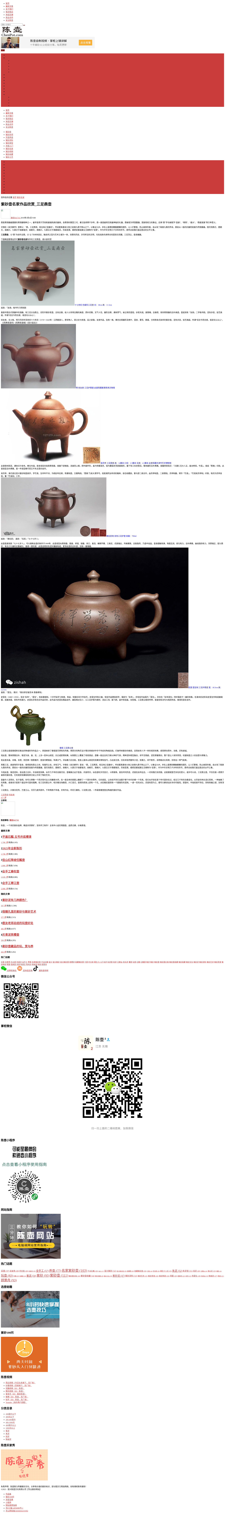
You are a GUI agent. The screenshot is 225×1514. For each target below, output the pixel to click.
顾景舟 (44, 964)
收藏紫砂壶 (79, 962)
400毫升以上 (11, 1425)
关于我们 (9, 9)
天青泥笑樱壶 (10, 934)
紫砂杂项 (9, 58)
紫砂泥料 (9, 77)
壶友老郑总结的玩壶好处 (17, 923)
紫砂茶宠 (14, 61)
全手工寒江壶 (10, 883)
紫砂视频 (9, 89)
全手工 (24, 962)
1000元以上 (10, 1428)
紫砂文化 (189, 962)
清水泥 (125, 962)
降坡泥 (34, 964)
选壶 (7, 173)
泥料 (7, 162)
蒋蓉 (8, 964)
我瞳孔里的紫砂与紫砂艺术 (19, 911)
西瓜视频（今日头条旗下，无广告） (21, 1383)
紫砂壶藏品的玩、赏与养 (17, 946)
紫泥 (7, 184)
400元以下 (10, 1417)
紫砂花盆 (14, 72)
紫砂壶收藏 (173, 962)
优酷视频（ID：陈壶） (15, 1388)
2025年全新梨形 (12, 848)
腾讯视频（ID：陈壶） (15, 1391)
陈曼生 (23, 964)
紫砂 (152, 962)
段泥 (7, 190)
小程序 (8, 1502)
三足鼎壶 (4, 795)
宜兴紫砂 (56, 962)
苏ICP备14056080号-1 (14, 1508)
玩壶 (134, 962)
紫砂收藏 (9, 92)
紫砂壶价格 (164, 962)
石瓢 (138, 962)
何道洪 (19, 962)
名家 (7, 167)
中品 (7, 181)
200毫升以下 (11, 1414)
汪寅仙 (119, 962)
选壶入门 (9, 83)
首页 (7, 3)
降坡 (7, 193)
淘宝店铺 (9, 15)
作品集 (8, 1494)
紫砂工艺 (9, 94)
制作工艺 (14, 97)
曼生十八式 (98, 962)
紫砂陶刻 (14, 100)
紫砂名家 (9, 86)
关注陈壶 (9, 20)
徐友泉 (12, 795)
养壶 (7, 176)
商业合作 (9, 18)
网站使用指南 (11, 1505)
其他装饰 (14, 103)
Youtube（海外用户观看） (16, 1402)
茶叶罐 (13, 69)
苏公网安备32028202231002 (17, 1511)
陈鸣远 (28, 964)
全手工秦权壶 (10, 871)
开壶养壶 (9, 75)
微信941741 (15, 218)
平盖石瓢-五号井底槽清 (16, 836)
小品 (7, 179)
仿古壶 (13, 962)
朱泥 (7, 187)
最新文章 (9, 6)
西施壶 (13, 964)
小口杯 (13, 63)
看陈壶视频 (43, 971)
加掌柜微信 (12, 971)
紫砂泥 (196, 962)
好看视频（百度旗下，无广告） (19, 1386)
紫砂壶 (8, 55)
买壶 (2, 962)
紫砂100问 (10, 1497)
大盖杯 (13, 66)
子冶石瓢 (44, 962)
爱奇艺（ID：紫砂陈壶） (16, 1394)
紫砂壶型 (9, 80)
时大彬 (91, 962)
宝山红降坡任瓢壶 (13, 859)
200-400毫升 (11, 1420)
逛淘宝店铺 (27, 971)
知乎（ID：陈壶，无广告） (17, 1400)
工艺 (7, 170)
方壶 (86, 962)
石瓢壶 (143, 962)
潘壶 (130, 962)
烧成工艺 (14, 106)
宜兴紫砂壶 (64, 962)
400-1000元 (10, 1422)
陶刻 (39, 964)
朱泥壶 (110, 962)
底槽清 (72, 962)
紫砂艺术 (210, 962)
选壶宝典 (9, 1500)
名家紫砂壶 (36, 962)
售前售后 (9, 12)
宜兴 (50, 962)
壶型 (7, 165)
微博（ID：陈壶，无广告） (17, 1397)
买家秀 (7, 962)
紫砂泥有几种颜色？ (15, 900)
